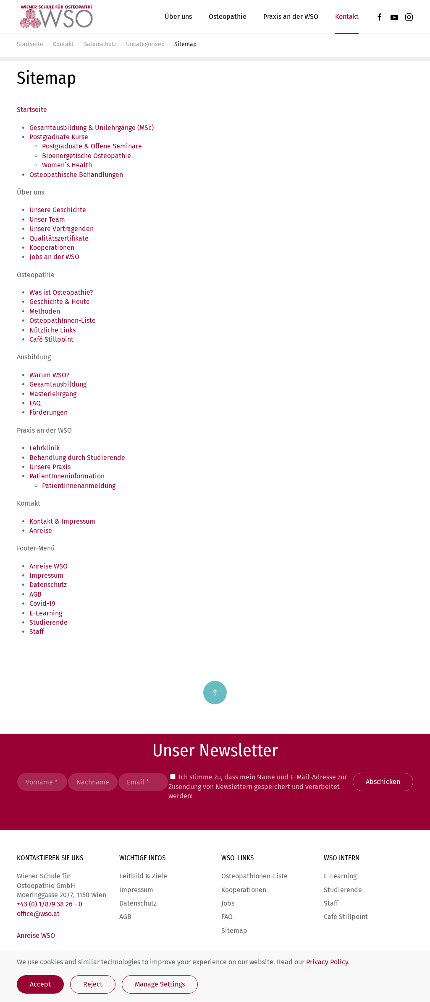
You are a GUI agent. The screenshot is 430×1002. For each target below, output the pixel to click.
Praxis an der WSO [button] (290, 17)
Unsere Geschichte (57, 210)
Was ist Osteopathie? (61, 292)
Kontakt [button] (347, 17)
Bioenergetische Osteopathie (86, 156)
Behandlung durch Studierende (77, 458)
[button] (215, 692)
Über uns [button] (178, 17)
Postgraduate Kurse (58, 137)
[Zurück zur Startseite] (56, 17)
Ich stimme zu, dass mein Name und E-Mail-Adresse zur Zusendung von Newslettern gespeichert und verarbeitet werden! (257, 786)
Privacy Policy (327, 962)
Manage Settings (160, 984)
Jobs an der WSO (54, 257)
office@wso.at (38, 914)
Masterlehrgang (52, 394)
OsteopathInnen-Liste (62, 320)
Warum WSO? (49, 375)
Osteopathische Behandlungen (76, 175)
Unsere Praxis (50, 467)
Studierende (48, 622)
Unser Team (47, 219)
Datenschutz (48, 585)
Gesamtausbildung (58, 384)
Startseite (32, 110)
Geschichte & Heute (59, 302)
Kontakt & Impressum (62, 521)
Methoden (44, 311)
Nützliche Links (52, 330)
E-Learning (45, 613)
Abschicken (383, 782)
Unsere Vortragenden (61, 229)
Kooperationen (51, 248)
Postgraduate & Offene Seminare (92, 146)
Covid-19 (42, 603)
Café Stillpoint (51, 339)
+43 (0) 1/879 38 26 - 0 (49, 904)
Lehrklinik (44, 448)
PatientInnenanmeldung (78, 486)
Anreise (40, 531)
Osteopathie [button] (227, 17)
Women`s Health (67, 165)
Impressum (46, 575)
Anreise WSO (48, 566)
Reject (92, 984)
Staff (36, 632)
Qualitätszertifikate (59, 238)
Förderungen (48, 412)
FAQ (35, 403)
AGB (35, 594)
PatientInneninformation (67, 476)
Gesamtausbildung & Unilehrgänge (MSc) (91, 128)
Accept (40, 984)
